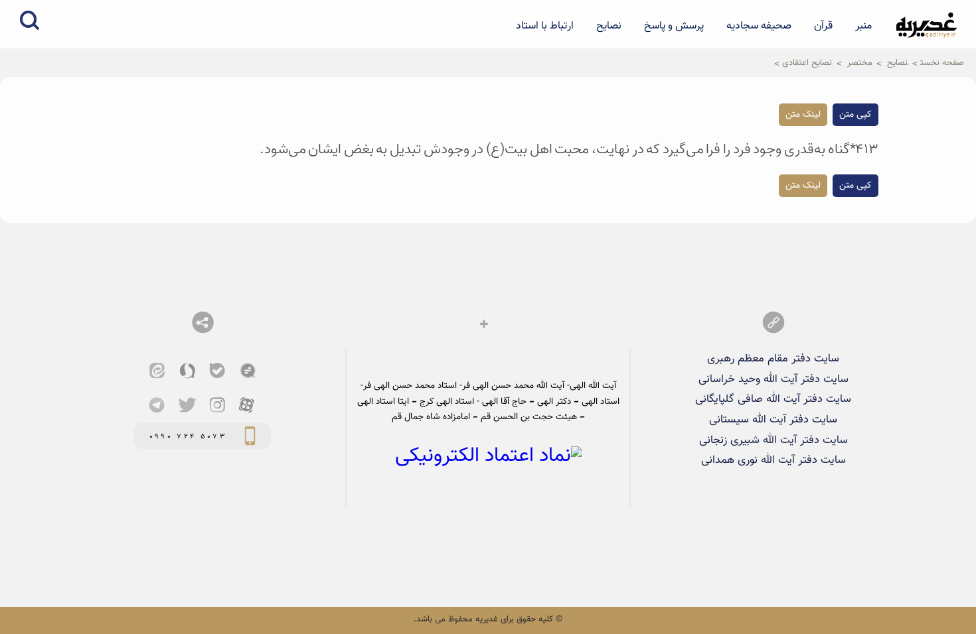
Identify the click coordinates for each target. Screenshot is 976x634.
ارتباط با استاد (545, 25)
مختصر (859, 63)
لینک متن (803, 114)
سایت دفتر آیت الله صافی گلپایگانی (773, 399)
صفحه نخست (942, 63)
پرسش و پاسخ (674, 25)
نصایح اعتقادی (807, 63)
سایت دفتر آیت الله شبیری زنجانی (773, 440)
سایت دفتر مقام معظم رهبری (773, 358)
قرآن (823, 25)
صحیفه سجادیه (758, 25)
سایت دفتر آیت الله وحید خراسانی (773, 379)
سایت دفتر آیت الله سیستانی (773, 419)
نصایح (608, 25)
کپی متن (855, 114)
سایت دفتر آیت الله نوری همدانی (773, 460)
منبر (863, 25)
